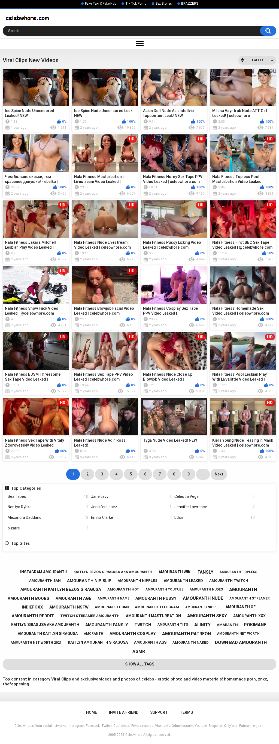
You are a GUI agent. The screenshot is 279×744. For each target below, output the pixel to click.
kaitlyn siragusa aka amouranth (45, 624)
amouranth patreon (186, 633)
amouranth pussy (156, 598)
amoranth (93, 633)
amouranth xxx (249, 616)
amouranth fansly (106, 624)
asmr (138, 651)
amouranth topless (238, 572)
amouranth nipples (137, 581)
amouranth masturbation (153, 616)
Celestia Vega (214, 496)
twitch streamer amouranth (90, 616)
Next (219, 474)
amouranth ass (150, 642)
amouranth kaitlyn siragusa (48, 633)
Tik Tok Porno (135, 3)
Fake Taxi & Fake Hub (100, 3)
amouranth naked (190, 642)
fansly (205, 572)
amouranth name (113, 598)
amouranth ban (45, 581)
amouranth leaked (183, 581)
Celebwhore (133, 735)
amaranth (227, 625)
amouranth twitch (228, 581)
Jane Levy (131, 496)
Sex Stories (164, 3)
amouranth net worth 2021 (36, 642)
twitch (142, 624)
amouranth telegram (157, 607)
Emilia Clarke (131, 517)
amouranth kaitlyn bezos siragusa (60, 589)
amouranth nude (203, 598)
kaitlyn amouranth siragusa (98, 642)
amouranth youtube (164, 589)
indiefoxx (32, 607)
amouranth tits (172, 624)
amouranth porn (112, 607)
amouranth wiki (175, 572)
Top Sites (20, 543)
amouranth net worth (238, 633)
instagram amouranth (43, 572)
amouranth (243, 589)
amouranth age (73, 598)
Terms (186, 712)
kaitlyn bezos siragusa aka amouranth (113, 572)
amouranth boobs (28, 598)
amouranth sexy (207, 615)
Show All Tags (139, 664)
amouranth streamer (249, 598)
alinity (202, 624)
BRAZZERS (189, 3)
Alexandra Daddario (48, 517)
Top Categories (26, 488)
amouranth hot (123, 589)
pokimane (255, 624)
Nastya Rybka (48, 507)
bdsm (214, 517)
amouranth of (241, 607)
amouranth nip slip (89, 580)
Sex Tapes (48, 496)
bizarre (48, 528)
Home (91, 712)
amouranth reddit (33, 615)
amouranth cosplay (133, 633)
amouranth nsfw (69, 607)
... (203, 474)
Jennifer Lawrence (214, 507)
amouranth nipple (202, 607)
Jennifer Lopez (131, 507)
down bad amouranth (241, 642)
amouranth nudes (206, 589)
